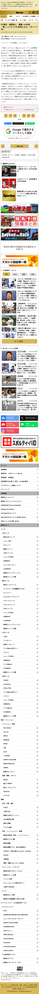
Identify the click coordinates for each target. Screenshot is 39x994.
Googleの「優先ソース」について (18, 138)
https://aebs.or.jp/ (6, 979)
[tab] (3, 16)
